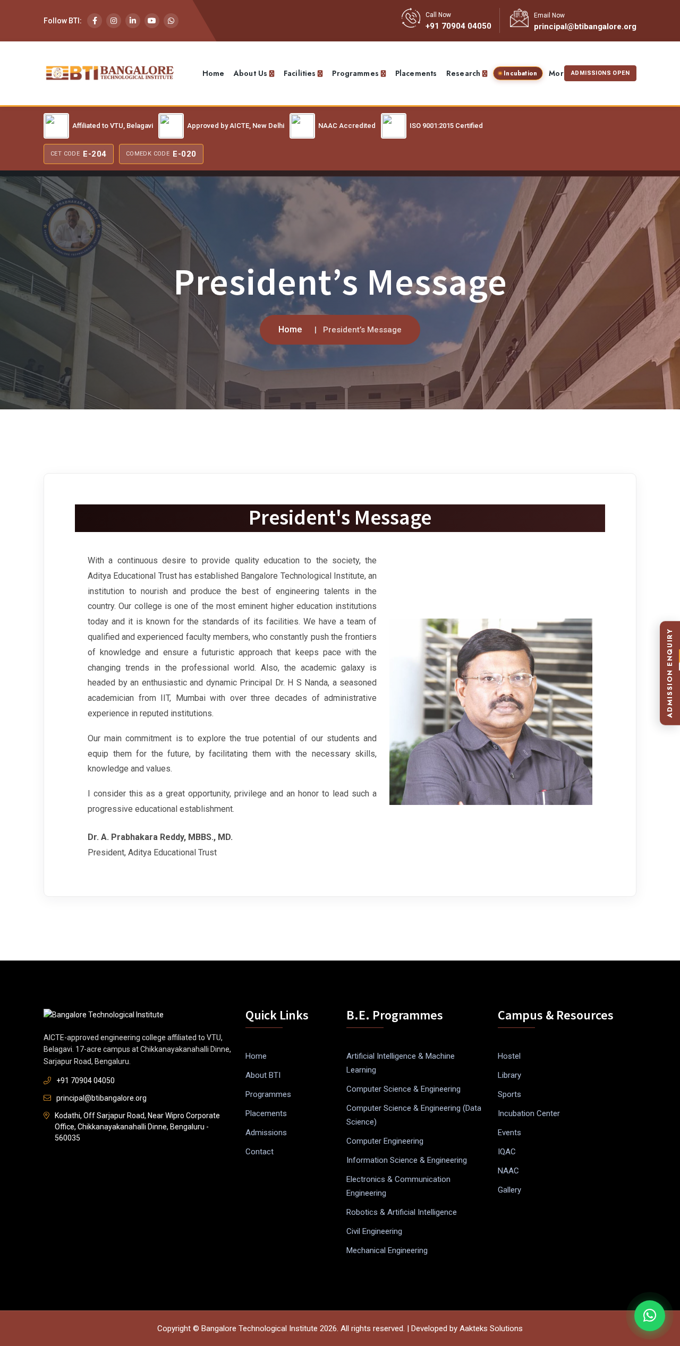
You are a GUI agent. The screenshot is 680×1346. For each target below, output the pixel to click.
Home (213, 73)
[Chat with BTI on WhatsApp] (649, 1315)
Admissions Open (600, 73)
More (558, 73)
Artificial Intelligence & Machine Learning (400, 1063)
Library (509, 1075)
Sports (509, 1094)
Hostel (509, 1056)
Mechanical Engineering (387, 1250)
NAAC (508, 1171)
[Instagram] (113, 20)
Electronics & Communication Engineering (398, 1186)
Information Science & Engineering (406, 1160)
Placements (416, 73)
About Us (250, 73)
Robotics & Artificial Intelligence (401, 1212)
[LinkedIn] (132, 20)
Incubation (520, 73)
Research (463, 73)
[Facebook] (94, 20)
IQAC (507, 1151)
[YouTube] (151, 20)
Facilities (300, 73)
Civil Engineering (374, 1231)
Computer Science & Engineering (403, 1089)
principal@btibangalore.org (585, 26)
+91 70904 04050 (458, 26)
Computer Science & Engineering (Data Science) (413, 1115)
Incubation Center (529, 1113)
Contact (259, 1151)
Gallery (509, 1190)
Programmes (355, 73)
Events (509, 1132)
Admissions (266, 1132)
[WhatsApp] (171, 20)
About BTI (262, 1075)
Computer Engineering (384, 1141)
